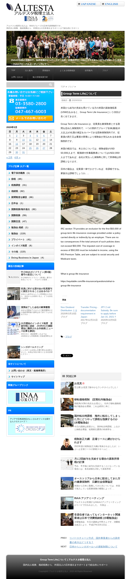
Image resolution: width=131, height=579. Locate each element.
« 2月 (9, 157)
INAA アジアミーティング (89, 498)
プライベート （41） (21, 239)
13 (44, 140)
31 (23, 152)
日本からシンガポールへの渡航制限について (93, 546)
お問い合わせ (17, 77)
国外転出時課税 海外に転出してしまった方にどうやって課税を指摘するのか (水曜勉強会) (97, 419)
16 (16, 144)
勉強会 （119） (19, 233)
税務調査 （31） (19, 185)
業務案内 (46, 70)
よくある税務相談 (67, 70)
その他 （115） (19, 251)
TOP (13, 70)
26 (37, 148)
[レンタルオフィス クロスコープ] (30, 428)
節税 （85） (17, 179)
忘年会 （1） (17, 203)
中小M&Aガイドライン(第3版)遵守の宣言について (36, 273)
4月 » (17, 157)
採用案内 (88, 70)
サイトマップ (18, 376)
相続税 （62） (18, 191)
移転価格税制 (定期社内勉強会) (93, 399)
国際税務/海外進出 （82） (24, 209)
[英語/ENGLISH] (113, 4)
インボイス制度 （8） (22, 245)
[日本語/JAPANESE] (89, 4)
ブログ (105, 70)
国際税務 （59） (19, 215)
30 (16, 152)
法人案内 (29, 70)
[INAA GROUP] (30, 397)
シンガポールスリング (32, 347)
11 (30, 140)
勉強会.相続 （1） (20, 227)
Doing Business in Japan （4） (28, 257)
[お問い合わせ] (31, 118)
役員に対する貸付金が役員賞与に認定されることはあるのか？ (36, 289)
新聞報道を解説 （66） (23, 197)
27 (44, 148)
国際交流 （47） (19, 221)
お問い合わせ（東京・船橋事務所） (29, 370)
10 (23, 140)
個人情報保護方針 (40, 77)
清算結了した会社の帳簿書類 (35, 307)
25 (30, 148)
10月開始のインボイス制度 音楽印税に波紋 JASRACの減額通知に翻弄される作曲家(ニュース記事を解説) (37, 327)
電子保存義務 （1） (21, 173)
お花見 (78, 383)
